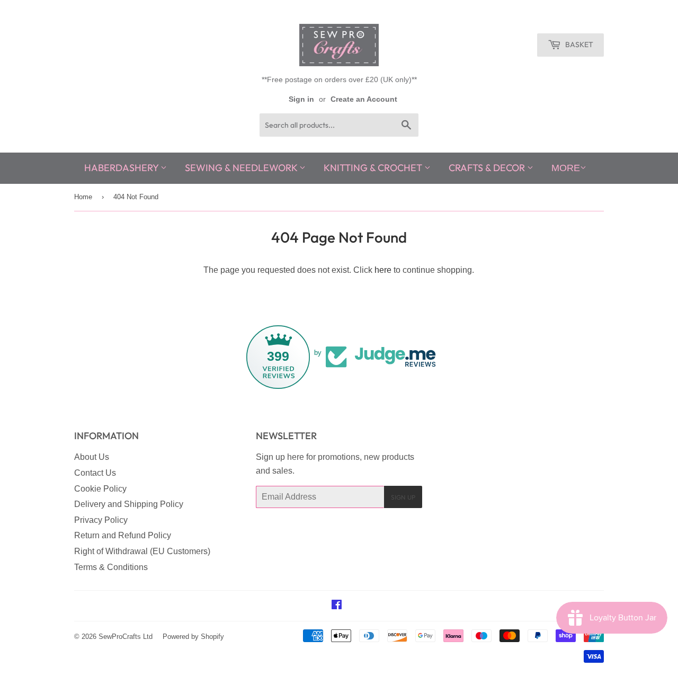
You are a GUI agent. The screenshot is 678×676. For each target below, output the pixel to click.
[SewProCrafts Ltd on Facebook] (336, 605)
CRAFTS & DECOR (488, 168)
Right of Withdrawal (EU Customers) (142, 551)
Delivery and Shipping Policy (128, 504)
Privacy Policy (101, 519)
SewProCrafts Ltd (126, 637)
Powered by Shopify (193, 637)
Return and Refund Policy (122, 535)
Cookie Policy (100, 488)
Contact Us (95, 472)
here (382, 269)
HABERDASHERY (122, 168)
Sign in (301, 99)
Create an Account (364, 99)
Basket (578, 44)
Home (83, 197)
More (565, 168)
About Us (91, 456)
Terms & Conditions (111, 567)
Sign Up (403, 497)
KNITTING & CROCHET (374, 168)
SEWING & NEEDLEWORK (242, 168)
